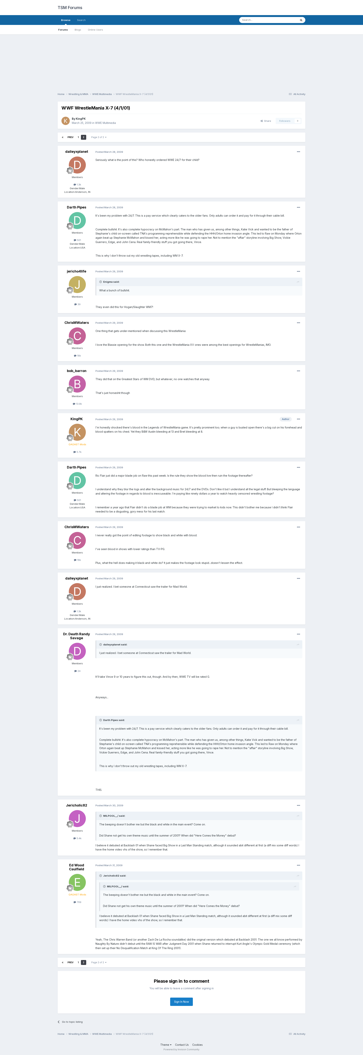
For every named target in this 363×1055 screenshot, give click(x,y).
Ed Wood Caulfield (76, 867)
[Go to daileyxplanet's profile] (77, 165)
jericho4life (76, 271)
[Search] (301, 20)
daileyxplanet (76, 152)
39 (79, 304)
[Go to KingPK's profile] (65, 121)
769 (78, 902)
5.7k (78, 451)
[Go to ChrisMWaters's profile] (77, 335)
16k (78, 355)
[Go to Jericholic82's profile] (77, 818)
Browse (65, 20)
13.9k (78, 403)
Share (267, 120)
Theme (165, 1044)
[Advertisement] (181, 60)
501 (78, 240)
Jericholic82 (76, 805)
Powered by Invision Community (181, 1049)
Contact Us (182, 1044)
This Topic (286, 20)
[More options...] (298, 152)
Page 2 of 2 (98, 137)
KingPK (81, 118)
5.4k (78, 838)
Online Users (95, 29)
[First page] (62, 137)
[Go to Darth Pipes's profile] (77, 220)
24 (79, 670)
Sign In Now (181, 1001)
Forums (63, 29)
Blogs (78, 29)
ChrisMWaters (76, 323)
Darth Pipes (76, 207)
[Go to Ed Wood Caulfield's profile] (77, 882)
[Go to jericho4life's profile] (77, 284)
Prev (70, 137)
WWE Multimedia (105, 122)
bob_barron (76, 371)
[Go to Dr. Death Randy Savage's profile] (77, 651)
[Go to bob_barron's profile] (77, 384)
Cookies (197, 1044)
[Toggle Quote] (101, 281)
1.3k (78, 184)
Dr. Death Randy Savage (76, 636)
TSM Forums (70, 7)
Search (81, 20)
